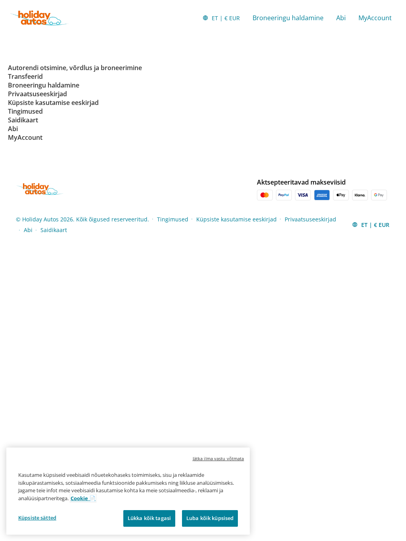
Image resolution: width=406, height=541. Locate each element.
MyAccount (375, 17)
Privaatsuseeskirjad (310, 219)
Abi (341, 17)
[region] (128, 491)
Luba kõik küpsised (210, 518)
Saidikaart (53, 230)
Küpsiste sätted (37, 517)
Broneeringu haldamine (288, 17)
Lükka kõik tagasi (149, 518)
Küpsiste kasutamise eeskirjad (236, 219)
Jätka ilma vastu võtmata (218, 458)
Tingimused (172, 219)
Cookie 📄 (83, 498)
